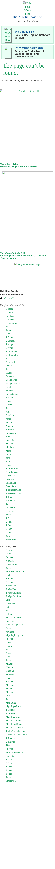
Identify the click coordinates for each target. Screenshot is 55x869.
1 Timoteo (10, 738)
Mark (8, 451)
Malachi (9, 443)
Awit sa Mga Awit (14, 624)
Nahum (9, 426)
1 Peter (9, 518)
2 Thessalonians (13, 493)
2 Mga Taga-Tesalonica (17, 734)
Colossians (11, 486)
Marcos (9, 692)
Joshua (9, 326)
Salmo (9, 614)
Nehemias (10, 603)
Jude (8, 536)
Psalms (9, 372)
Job (7, 369)
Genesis (9, 309)
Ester (8, 607)
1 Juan (9, 766)
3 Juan (9, 773)
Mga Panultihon (13, 617)
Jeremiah (10, 390)
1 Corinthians (12, 468)
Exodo (9, 553)
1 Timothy (10, 497)
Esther (9, 365)
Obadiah (10, 415)
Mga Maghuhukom (15, 571)
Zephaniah (11, 433)
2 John (9, 529)
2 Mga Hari (11, 589)
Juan (8, 699)
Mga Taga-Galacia (14, 717)
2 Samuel (10, 340)
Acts (8, 461)
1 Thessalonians (13, 490)
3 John (9, 532)
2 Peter (9, 521)
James (8, 514)
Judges (9, 330)
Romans (9, 465)
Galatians (10, 475)
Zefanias (10, 674)
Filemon (9, 749)
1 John (9, 525)
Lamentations (12, 394)
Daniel (9, 401)
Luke (8, 454)
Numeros (10, 561)
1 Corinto (10, 710)
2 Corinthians (12, 472)
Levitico (9, 557)
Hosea (9, 404)
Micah (9, 422)
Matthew (10, 447)
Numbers (10, 319)
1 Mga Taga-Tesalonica (17, 731)
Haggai (9, 436)
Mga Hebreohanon (14, 752)
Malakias (10, 685)
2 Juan (9, 770)
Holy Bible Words (27, 17)
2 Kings (9, 348)
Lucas (8, 695)
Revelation (11, 539)
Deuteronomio (12, 564)
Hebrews (10, 511)
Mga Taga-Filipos (14, 724)
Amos (8, 411)
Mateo (9, 688)
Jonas (8, 660)
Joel (8, 408)
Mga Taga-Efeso (13, 720)
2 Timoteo (10, 742)
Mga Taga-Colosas (14, 727)
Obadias (9, 656)
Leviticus (10, 316)
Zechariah (10, 440)
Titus (8, 504)
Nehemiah (10, 362)
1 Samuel (10, 337)
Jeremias (10, 631)
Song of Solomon (14, 383)
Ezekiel (9, 397)
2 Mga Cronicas (13, 596)
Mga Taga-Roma (14, 706)
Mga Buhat (11, 702)
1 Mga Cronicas (13, 592)
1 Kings (9, 344)
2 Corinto (10, 713)
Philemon (10, 507)
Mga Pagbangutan (14, 635)
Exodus (9, 312)
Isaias (8, 628)
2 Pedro (9, 763)
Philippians (11, 482)
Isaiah (8, 387)
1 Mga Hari (11, 585)
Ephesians (10, 479)
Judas (8, 777)
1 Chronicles (12, 351)
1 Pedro (9, 759)
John (8, 458)
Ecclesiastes (11, 380)
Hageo (9, 678)
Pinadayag (11, 781)
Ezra (8, 358)
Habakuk (10, 671)
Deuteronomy (12, 323)
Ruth (8, 333)
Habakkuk (11, 429)
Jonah (8, 419)
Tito (8, 745)
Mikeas (9, 663)
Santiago (10, 756)
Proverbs (10, 376)
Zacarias (10, 681)
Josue (8, 568)
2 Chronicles (12, 355)
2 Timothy (10, 500)
